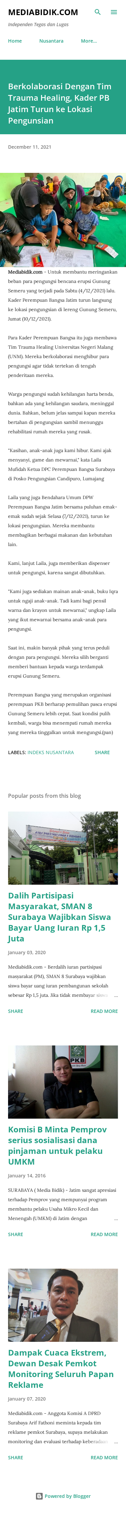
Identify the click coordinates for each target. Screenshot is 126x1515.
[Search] (98, 12)
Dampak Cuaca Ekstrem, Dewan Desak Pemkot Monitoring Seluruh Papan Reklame (61, 1368)
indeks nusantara (51, 752)
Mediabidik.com (43, 11)
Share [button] (102, 752)
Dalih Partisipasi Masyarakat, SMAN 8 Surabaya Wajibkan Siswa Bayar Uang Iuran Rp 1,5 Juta (59, 917)
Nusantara (51, 41)
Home (15, 41)
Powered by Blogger (67, 1496)
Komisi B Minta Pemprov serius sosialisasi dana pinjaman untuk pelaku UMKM (57, 1145)
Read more (104, 1011)
